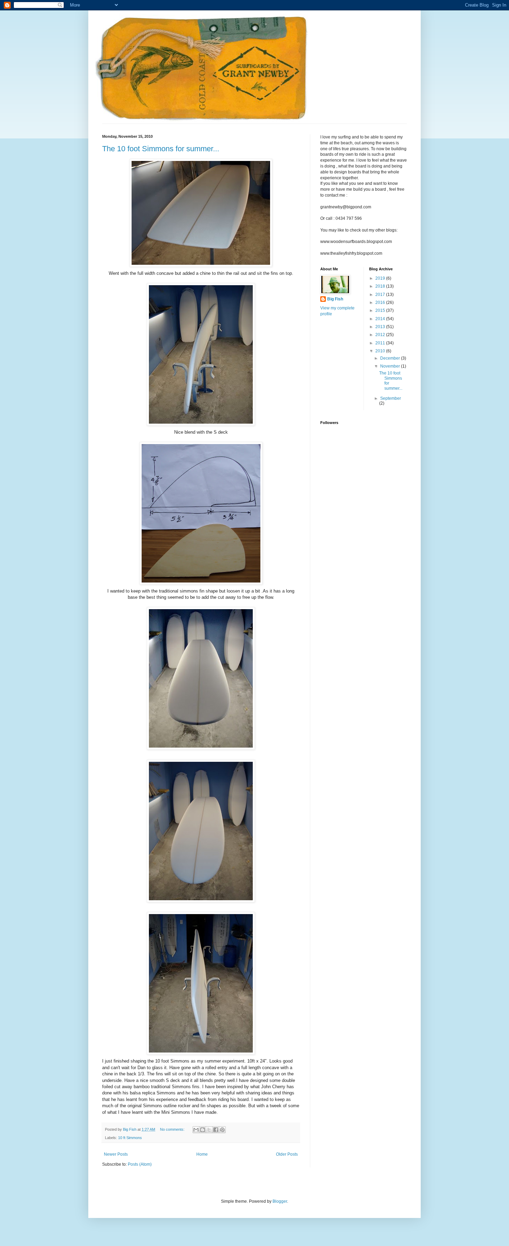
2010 (380, 351)
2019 (380, 278)
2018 (380, 286)
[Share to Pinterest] (222, 1129)
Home (202, 1154)
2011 (380, 343)
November (390, 366)
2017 (380, 294)
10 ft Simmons (130, 1138)
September (390, 398)
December (390, 358)
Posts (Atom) (140, 1164)
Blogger (280, 1201)
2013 (380, 326)
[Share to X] (209, 1129)
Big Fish (335, 299)
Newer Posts (116, 1154)
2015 (380, 310)
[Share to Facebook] (215, 1129)
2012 (380, 334)
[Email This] (196, 1129)
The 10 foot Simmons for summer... (160, 148)
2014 (380, 318)
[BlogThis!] (202, 1129)
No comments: (173, 1129)
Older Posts (287, 1154)
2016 (380, 302)
